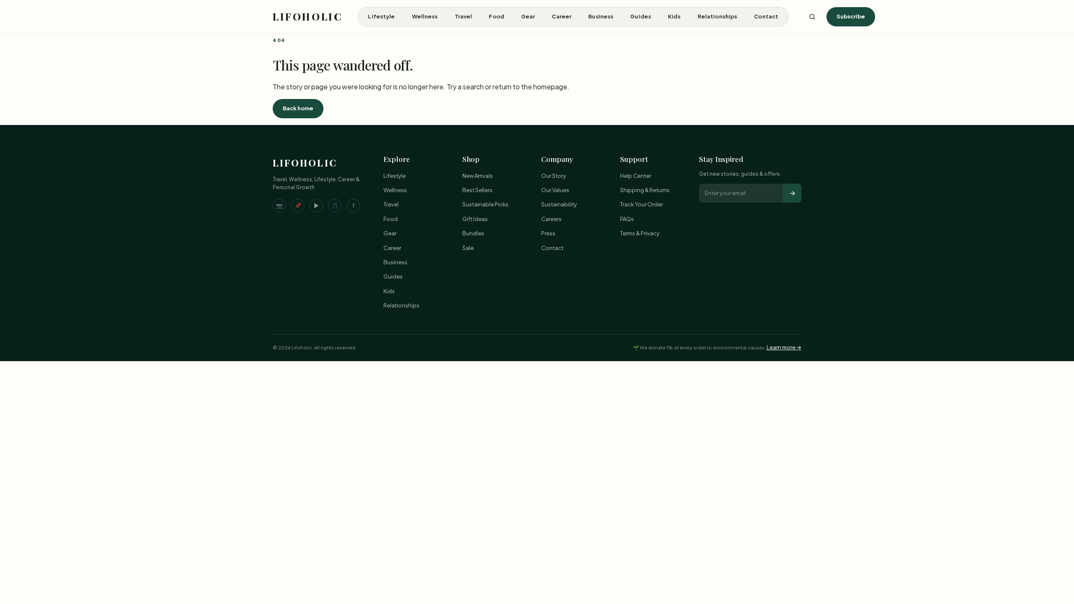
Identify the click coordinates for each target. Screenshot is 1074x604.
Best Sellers (477, 190)
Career (561, 16)
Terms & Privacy (640, 233)
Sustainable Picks (485, 204)
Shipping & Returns (645, 190)
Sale (468, 248)
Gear (528, 16)
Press (548, 233)
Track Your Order (641, 204)
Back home (298, 108)
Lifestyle (381, 16)
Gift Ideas (475, 219)
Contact (766, 16)
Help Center (635, 175)
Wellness (425, 16)
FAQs (627, 219)
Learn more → (783, 347)
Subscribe (851, 16)
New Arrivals (477, 175)
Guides (640, 16)
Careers (551, 219)
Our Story (553, 175)
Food (496, 16)
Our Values (555, 190)
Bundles (473, 233)
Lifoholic (307, 16)
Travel (463, 16)
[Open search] (812, 16)
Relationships (718, 16)
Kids (674, 16)
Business (600, 16)
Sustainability (559, 204)
